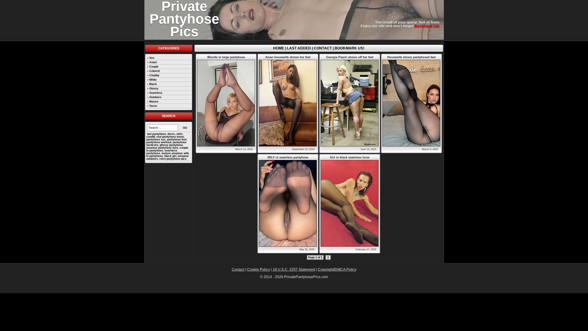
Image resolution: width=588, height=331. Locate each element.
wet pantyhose (156, 134)
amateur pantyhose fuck (162, 147)
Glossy (153, 88)
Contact (323, 48)
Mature (153, 101)
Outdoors (155, 97)
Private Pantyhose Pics (184, 19)
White (153, 79)
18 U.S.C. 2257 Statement (294, 269)
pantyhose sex (156, 139)
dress (171, 134)
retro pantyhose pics (173, 158)
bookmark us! (426, 26)
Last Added (299, 48)
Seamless (155, 92)
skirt (179, 134)
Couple (153, 66)
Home (278, 48)
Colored (154, 71)
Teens (153, 106)
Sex (151, 58)
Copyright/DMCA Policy (337, 269)
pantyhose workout (158, 142)
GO (185, 127)
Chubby (154, 75)
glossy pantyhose (171, 145)
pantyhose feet (177, 139)
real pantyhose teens (170, 136)
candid (150, 136)
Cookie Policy (258, 269)
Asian (153, 62)
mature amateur (171, 153)
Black (153, 84)
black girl (170, 156)
